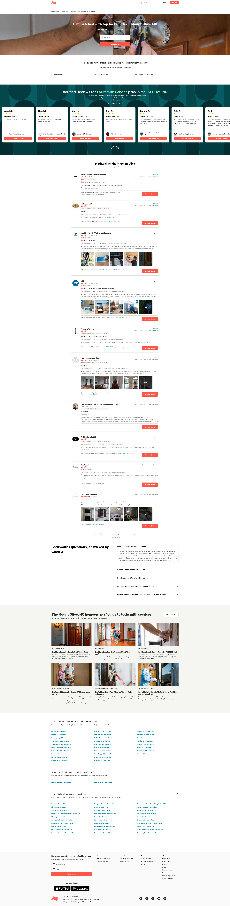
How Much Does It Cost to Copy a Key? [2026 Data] (157, 652)
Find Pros (115, 44)
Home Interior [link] (55, 11)
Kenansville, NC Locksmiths (60, 751)
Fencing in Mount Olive (58, 826)
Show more (154, 421)
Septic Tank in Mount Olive (145, 826)
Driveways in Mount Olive (145, 820)
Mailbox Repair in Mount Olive (147, 807)
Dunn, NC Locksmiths (144, 738)
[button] (87, 259)
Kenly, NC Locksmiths (144, 747)
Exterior (60, 7)
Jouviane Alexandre (101, 688)
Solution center (146, 858)
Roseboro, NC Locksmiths (145, 744)
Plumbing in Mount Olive (59, 807)
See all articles (171, 614)
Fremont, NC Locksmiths (102, 760)
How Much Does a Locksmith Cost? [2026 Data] (69, 652)
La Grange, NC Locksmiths (60, 760)
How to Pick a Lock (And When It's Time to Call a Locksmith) (113, 693)
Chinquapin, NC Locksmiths (146, 751)
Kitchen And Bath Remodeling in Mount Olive (65, 813)
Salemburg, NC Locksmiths (103, 754)
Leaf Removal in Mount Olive (146, 813)
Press (164, 867)
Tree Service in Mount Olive (60, 810)
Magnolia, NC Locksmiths (102, 731)
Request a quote (18, 139)
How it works (166, 858)
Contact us (165, 873)
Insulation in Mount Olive (102, 830)
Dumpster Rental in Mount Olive (104, 804)
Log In (164, 3)
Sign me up (72, 874)
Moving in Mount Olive (101, 823)
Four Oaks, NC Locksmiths (102, 744)
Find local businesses (104, 858)
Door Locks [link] (73, 11)
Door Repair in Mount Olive (103, 782)
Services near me (102, 861)
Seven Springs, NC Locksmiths (61, 738)
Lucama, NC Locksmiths (145, 754)
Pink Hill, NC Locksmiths (102, 738)
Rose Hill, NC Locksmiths (102, 751)
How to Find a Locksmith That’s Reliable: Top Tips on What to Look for (157, 693)
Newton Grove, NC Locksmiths (61, 747)
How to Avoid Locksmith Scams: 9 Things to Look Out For (70, 693)
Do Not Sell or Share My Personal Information (88, 899)
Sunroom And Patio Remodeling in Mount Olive (152, 804)
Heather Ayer (142, 688)
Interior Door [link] (64, 11)
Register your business (126, 858)
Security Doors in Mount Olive (61, 782)
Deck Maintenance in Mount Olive (105, 813)
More (76, 7)
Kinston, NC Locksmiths (102, 747)
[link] (6, 134)
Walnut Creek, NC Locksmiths (61, 744)
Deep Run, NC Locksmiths (102, 735)
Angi (52, 648)
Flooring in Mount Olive (144, 817)
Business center (124, 861)
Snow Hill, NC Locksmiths (145, 735)
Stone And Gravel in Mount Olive (61, 830)
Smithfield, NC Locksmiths (102, 757)
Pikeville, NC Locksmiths (102, 741)
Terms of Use (66, 896)
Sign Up (174, 3)
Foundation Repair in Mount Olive (62, 823)
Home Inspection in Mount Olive (104, 826)
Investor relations (167, 870)
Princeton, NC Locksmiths (59, 754)
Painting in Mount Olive (101, 817)
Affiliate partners (167, 878)
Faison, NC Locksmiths (58, 735)
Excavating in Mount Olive (102, 833)
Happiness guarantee (169, 876)
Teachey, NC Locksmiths (145, 741)
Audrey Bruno (56, 688)
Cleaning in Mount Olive (59, 817)
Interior (54, 7)
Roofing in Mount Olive (58, 804)
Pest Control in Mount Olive (103, 820)
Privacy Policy (76, 896)
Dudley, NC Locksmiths (58, 731)
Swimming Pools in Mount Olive (147, 833)
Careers (164, 864)
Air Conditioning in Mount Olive (147, 810)
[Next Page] (134, 534)
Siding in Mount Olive (101, 807)
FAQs (143, 864)
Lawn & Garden (68, 7)
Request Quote (150, 194)
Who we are (166, 861)
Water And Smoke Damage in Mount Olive (150, 830)
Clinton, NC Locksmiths (59, 757)
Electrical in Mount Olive (102, 810)
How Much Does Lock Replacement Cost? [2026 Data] (113, 653)
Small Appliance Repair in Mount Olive (149, 823)
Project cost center (147, 861)
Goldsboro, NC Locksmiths (60, 741)
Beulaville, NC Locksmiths (145, 731)
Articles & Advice (84, 7)
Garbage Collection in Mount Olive (62, 820)
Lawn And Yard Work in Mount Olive (63, 833)
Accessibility (68, 899)
